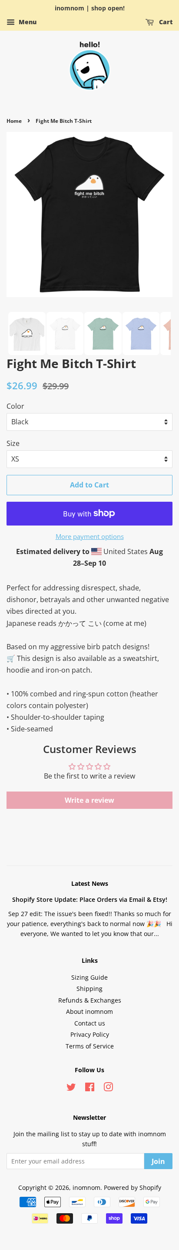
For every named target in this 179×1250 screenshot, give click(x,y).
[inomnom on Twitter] (71, 1088)
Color (15, 406)
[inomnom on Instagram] (108, 1088)
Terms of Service (90, 1046)
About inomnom (89, 1011)
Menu (26, 22)
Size (13, 443)
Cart (164, 22)
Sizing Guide (89, 977)
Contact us (89, 1023)
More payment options (90, 536)
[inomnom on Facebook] (90, 1088)
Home (14, 121)
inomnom (86, 1187)
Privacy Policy (89, 1034)
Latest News (89, 883)
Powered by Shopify (132, 1187)
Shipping (89, 988)
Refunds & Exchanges (89, 1000)
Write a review (89, 800)
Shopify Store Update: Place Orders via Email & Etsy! (89, 899)
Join (158, 1161)
